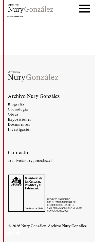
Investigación (20, 129)
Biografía (16, 104)
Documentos (19, 124)
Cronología (18, 109)
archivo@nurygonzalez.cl (30, 160)
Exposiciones (19, 119)
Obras (13, 114)
